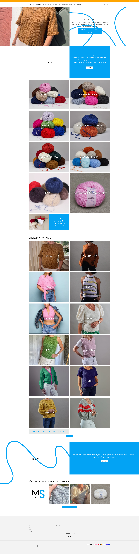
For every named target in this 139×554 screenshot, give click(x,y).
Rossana (48, 318)
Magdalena (90, 256)
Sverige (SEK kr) (32, 546)
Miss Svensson (108, 546)
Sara (49, 256)
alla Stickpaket (84, 29)
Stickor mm (31, 525)
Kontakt (30, 531)
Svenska (40, 546)
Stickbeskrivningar (32, 521)
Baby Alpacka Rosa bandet (90, 193)
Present (90, 32)
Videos (30, 527)
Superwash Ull (48, 156)
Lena (49, 287)
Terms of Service (59, 525)
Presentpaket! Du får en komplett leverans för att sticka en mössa (59, 222)
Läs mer (90, 67)
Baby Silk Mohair (90, 156)
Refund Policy (58, 523)
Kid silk (49, 193)
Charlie (90, 349)
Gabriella (49, 412)
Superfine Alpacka (90, 94)
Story (30, 529)
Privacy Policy (58, 521)
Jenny (90, 318)
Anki (90, 381)
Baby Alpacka (49, 94)
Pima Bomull (49, 125)
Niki (49, 381)
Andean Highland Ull (90, 125)
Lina (48, 349)
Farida (90, 287)
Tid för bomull (90, 20)
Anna (90, 412)
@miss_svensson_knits (69, 507)
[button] (105, 4)
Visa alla (69, 435)
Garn (96, 29)
